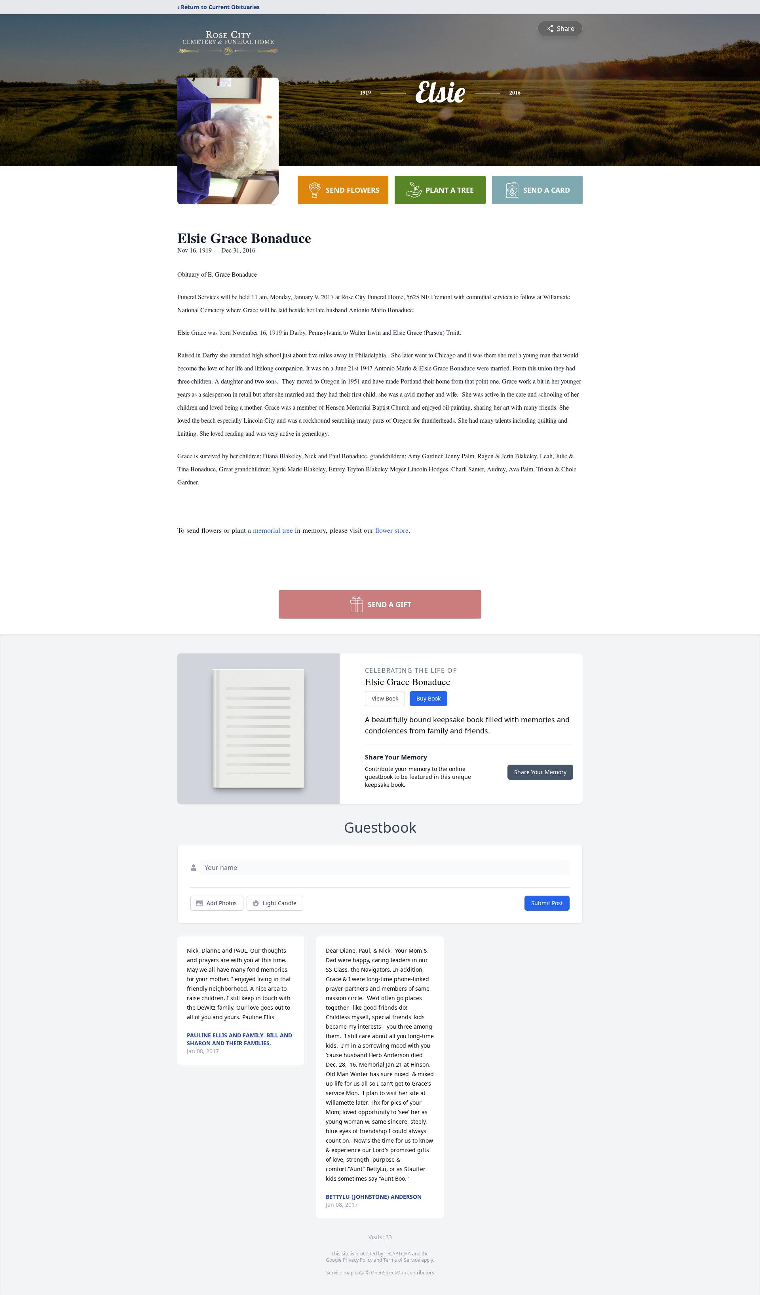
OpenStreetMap (388, 1272)
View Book (385, 698)
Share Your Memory (540, 772)
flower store (391, 530)
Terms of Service (401, 1260)
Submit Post (547, 903)
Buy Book (428, 698)
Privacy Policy (357, 1260)
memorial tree (273, 530)
